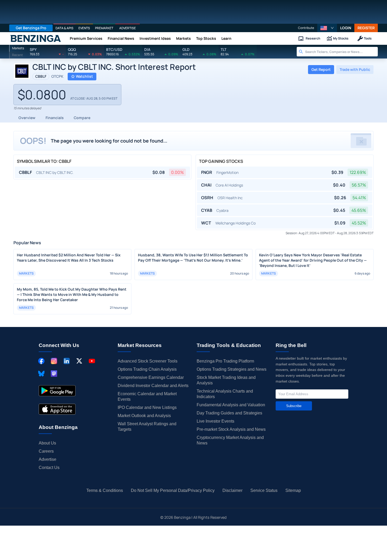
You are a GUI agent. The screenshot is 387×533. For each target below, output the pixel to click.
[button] (327, 28)
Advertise (47, 459)
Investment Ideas (155, 38)
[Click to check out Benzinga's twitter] (79, 361)
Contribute (306, 28)
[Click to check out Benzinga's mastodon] (54, 373)
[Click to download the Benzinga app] (57, 390)
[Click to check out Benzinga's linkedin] (66, 361)
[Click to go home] (35, 38)
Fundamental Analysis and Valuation (231, 405)
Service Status (263, 490)
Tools (368, 38)
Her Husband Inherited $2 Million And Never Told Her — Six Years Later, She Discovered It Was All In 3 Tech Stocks (69, 257)
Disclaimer (232, 490)
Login (345, 27)
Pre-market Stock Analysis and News (231, 429)
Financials (55, 117)
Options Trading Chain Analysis (147, 369)
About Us (47, 443)
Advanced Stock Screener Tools (147, 361)
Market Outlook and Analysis (144, 415)
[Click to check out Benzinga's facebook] (41, 361)
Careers (46, 451)
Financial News (121, 38)
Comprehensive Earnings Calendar (151, 377)
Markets (183, 38)
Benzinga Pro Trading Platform (225, 361)
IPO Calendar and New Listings (147, 407)
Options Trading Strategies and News (231, 369)
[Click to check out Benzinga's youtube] (92, 361)
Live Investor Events (215, 421)
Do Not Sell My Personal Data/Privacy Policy (173, 490)
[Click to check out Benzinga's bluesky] (41, 373)
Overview (26, 117)
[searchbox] (341, 51)
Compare (82, 117)
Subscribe (293, 406)
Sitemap (293, 490)
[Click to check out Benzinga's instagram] (54, 361)
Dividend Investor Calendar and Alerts (153, 385)
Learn (226, 38)
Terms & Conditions (104, 490)
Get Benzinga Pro (31, 27)
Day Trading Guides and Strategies (229, 413)
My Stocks (341, 38)
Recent (17, 55)
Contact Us (49, 467)
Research (313, 38)
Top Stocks (206, 38)
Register (366, 27)
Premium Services (86, 38)
